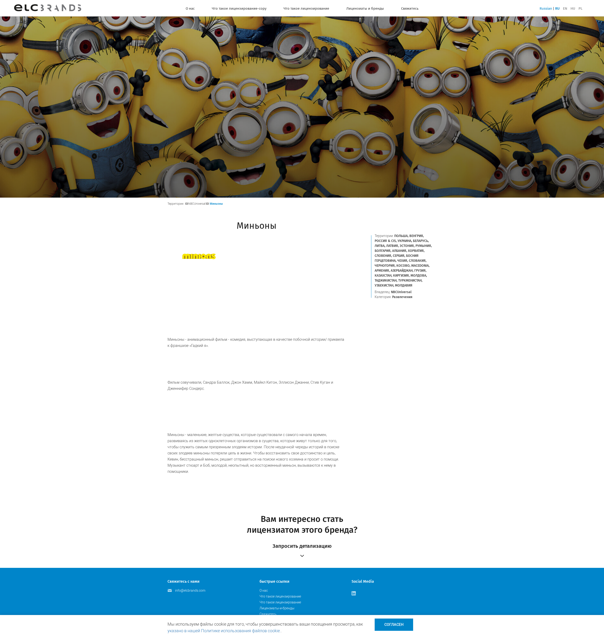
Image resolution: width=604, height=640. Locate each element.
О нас (190, 8)
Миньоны (216, 203)
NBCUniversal (197, 203)
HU (572, 8)
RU (557, 8)
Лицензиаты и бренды (365, 8)
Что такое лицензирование (306, 8)
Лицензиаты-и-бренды (277, 608)
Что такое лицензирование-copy (239, 8)
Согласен (393, 624)
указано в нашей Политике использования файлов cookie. (224, 630)
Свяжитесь (410, 8)
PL (581, 8)
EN (565, 8)
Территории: (176, 203)
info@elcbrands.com (190, 590)
